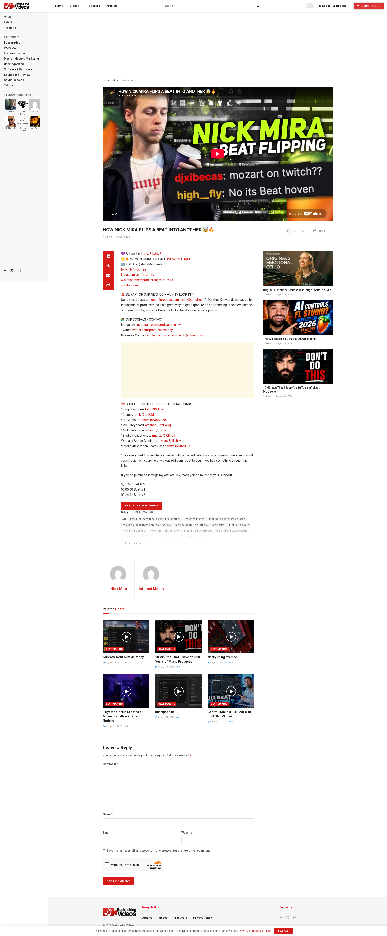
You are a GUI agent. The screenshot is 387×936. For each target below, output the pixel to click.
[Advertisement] (24, 201)
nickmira (185, 548)
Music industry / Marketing (21, 58)
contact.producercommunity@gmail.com (175, 335)
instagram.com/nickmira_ (138, 275)
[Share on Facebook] (108, 256)
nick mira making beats (138, 536)
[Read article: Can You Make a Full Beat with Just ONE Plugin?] (231, 690)
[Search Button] (258, 5)
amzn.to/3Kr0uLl (178, 446)
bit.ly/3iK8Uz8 (151, 254)
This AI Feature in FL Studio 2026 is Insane (289, 338)
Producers (93, 5)
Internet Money (195, 519)
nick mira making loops (188, 542)
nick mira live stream (198, 530)
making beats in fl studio (191, 525)
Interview (10, 48)
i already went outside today (123, 657)
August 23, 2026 (218, 662)
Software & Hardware (18, 69)
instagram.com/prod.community (158, 325)
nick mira (218, 525)
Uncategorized (14, 64)
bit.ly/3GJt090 (155, 409)
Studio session (14, 80)
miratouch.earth (131, 285)
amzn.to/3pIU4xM (168, 441)
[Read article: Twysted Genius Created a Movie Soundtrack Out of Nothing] (126, 690)
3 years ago (123, 236)
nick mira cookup (134, 530)
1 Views (267, 396)
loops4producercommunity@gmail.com (177, 300)
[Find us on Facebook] (5, 270)
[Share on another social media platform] (108, 285)
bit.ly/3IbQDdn (145, 415)
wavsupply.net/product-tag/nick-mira (147, 280)
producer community (209, 548)
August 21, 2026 (165, 717)
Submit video (370, 6)
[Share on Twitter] (108, 266)
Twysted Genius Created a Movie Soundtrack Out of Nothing (122, 716)
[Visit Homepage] (24, 6)
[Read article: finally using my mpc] (231, 636)
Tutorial (9, 85)
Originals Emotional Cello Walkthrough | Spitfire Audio (297, 290)
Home (59, 5)
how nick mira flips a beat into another (155, 519)
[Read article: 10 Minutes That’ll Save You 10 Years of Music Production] (178, 636)
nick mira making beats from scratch (182, 536)
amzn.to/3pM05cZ (155, 420)
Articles (111, 5)
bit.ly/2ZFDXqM (178, 259)
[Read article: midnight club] (178, 690)
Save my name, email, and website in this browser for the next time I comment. (159, 850)
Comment (111, 764)
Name (108, 814)
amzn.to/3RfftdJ (163, 435)
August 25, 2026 (113, 662)
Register (342, 5)
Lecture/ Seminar (15, 53)
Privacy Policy (202, 917)
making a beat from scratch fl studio (147, 525)
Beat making (12, 42)
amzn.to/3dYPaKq (158, 425)
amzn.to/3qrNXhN (158, 430)
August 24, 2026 (165, 667)
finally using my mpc (222, 657)
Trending (10, 27)
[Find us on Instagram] (19, 270)
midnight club (165, 712)
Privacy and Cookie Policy (255, 930)
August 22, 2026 (113, 726)
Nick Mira (119, 589)
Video (116, 80)
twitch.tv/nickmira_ (134, 269)
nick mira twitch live (162, 548)
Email (108, 832)
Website (186, 832)
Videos (74, 5)
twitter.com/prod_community (152, 330)
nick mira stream (219, 542)
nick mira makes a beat (231, 530)
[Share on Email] (108, 275)
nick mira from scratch (165, 530)
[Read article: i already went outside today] (126, 636)
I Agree (283, 930)
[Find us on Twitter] (12, 270)
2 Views (267, 294)
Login (325, 5)
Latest (8, 22)
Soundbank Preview (17, 74)
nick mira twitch (133, 548)
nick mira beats (239, 525)
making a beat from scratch (227, 519)
